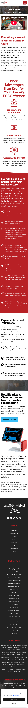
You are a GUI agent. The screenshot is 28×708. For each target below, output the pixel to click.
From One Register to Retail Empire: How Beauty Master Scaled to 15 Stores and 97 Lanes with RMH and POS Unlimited (14, 647)
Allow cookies (14, 699)
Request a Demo (14, 548)
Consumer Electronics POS (14, 580)
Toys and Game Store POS (14, 628)
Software (14, 536)
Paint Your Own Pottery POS (14, 610)
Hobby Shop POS (14, 630)
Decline (14, 703)
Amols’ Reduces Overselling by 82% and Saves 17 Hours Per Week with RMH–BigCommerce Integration (14, 664)
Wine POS (14, 633)
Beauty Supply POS (14, 569)
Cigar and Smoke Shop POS (14, 574)
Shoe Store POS (14, 619)
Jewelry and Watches (14, 598)
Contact (14, 554)
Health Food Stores (14, 595)
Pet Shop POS (14, 613)
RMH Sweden (18, 685)
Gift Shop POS (14, 589)
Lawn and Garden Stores (14, 601)
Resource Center (14, 533)
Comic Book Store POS (14, 577)
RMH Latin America (8, 683)
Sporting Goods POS (14, 622)
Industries (14, 530)
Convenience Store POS (14, 583)
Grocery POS (14, 592)
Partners (14, 545)
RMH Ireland (11, 685)
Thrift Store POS (14, 625)
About (14, 539)
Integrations (14, 542)
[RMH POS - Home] (11, 2)
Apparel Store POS (14, 566)
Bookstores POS (14, 572)
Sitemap (14, 551)
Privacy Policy (16, 695)
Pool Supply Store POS (14, 616)
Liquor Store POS (14, 604)
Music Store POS (14, 607)
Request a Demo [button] (9, 420)
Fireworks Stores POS (14, 586)
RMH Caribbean (18, 683)
